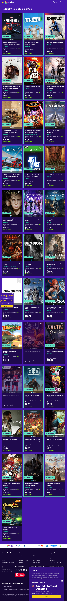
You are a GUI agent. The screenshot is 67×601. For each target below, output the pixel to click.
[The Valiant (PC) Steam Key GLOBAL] (12, 421)
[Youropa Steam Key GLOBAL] (12, 289)
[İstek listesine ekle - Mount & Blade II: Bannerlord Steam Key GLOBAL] (40, 457)
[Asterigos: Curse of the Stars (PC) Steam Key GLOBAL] (55, 289)
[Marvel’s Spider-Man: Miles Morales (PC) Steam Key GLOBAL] (12, 24)
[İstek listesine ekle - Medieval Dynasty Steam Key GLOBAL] (40, 280)
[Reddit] (26, 570)
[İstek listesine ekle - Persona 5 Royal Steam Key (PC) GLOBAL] (19, 457)
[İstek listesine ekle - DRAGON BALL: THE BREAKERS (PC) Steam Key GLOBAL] (40, 104)
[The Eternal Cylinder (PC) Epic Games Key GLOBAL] (33, 333)
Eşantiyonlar (53, 558)
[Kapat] (62, 581)
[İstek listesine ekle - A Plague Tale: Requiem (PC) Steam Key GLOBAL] (19, 192)
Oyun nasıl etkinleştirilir (39, 558)
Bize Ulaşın (4, 558)
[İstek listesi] (57, 2)
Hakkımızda (5, 555)
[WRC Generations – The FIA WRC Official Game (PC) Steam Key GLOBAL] (12, 157)
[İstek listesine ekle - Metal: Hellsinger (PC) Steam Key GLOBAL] (19, 236)
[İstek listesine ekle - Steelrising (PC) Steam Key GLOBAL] (62, 192)
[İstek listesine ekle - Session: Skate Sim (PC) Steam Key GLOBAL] (40, 236)
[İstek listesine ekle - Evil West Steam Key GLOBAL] (40, 60)
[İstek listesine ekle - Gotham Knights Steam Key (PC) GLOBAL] (40, 192)
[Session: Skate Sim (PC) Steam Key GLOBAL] (33, 245)
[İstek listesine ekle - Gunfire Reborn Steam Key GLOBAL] (19, 501)
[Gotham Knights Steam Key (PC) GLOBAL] (33, 201)
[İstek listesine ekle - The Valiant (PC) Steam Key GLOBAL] (19, 413)
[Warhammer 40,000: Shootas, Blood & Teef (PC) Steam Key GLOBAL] (33, 421)
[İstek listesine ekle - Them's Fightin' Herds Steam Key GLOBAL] (62, 369)
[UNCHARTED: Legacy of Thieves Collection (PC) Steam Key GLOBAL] (12, 112)
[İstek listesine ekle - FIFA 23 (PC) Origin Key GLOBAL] (62, 16)
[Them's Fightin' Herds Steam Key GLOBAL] (55, 377)
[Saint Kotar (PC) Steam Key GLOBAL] (33, 377)
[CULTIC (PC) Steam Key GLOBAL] (55, 333)
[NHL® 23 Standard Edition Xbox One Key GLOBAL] (12, 377)
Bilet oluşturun (36, 560)
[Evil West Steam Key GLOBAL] (33, 68)
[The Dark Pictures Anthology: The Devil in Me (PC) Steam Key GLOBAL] (12, 68)
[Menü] (2, 2)
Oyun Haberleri (53, 555)
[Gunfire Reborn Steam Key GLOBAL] (12, 509)
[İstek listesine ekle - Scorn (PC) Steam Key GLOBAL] (62, 148)
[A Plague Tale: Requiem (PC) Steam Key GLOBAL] (12, 201)
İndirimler (21, 562)
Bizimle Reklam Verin (7, 571)
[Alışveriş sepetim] (61, 2)
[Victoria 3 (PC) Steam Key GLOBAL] (55, 465)
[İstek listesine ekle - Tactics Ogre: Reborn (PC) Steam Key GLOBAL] (62, 60)
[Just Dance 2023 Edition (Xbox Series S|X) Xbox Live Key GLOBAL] (33, 157)
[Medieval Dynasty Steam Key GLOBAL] (33, 289)
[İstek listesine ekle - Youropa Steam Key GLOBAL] (19, 280)
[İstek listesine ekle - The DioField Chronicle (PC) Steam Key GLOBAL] (62, 236)
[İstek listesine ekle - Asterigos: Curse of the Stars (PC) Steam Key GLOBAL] (62, 280)
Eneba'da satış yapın (7, 569)
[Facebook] (16, 570)
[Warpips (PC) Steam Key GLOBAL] (12, 333)
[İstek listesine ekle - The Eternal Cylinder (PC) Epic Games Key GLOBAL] (40, 325)
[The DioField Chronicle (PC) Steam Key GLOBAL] (55, 245)
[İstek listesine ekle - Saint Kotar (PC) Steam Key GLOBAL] (40, 369)
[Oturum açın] (65, 2)
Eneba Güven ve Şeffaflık (8, 562)
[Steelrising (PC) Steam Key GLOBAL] (55, 201)
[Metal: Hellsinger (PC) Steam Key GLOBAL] (12, 245)
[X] (19, 570)
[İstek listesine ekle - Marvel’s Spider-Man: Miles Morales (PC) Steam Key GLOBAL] (19, 16)
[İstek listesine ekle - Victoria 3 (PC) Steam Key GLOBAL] (62, 457)
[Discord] (24, 570)
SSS (34, 555)
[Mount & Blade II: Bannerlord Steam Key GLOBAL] (33, 465)
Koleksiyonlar (22, 558)
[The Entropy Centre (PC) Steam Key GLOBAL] (55, 112)
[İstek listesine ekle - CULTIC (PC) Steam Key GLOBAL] (62, 325)
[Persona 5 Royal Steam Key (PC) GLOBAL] (12, 465)
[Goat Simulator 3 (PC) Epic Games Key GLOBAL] (33, 24)
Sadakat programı (23, 560)
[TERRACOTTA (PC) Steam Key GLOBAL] (55, 421)
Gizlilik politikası (10, 595)
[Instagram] (21, 570)
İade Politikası (36, 562)
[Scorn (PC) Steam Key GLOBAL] (55, 157)
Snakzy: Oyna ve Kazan (55, 562)
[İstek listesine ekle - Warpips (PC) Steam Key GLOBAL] (19, 325)
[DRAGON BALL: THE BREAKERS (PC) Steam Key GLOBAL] (33, 112)
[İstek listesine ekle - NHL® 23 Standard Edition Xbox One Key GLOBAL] (19, 369)
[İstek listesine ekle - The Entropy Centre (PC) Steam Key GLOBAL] (62, 104)
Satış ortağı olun (54, 560)
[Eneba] (9, 2)
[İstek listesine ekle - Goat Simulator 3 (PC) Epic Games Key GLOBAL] (40, 16)
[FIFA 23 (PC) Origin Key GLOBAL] (55, 24)
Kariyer (3, 560)
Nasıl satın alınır (23, 555)
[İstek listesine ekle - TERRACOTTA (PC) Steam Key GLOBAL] (62, 413)
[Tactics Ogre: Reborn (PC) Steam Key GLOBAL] (55, 68)
